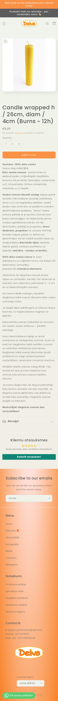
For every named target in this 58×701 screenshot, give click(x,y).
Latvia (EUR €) (27, 683)
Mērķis (9, 551)
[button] (3, 23)
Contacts (11, 557)
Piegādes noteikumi (17, 598)
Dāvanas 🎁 (12, 530)
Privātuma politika (16, 584)
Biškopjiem (12, 564)
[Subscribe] (48, 498)
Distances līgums (15, 611)
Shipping (18, 133)
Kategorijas (12, 544)
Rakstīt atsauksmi (29, 456)
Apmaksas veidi (14, 591)
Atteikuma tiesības (16, 604)
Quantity (7, 137)
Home (9, 523)
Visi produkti (12, 537)
